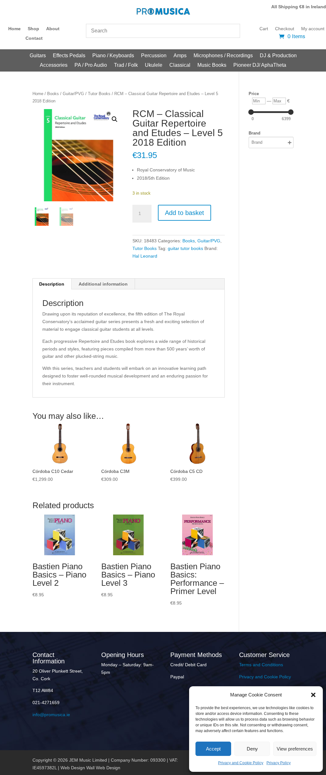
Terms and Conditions (261, 664)
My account (312, 28)
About (53, 28)
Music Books (211, 65)
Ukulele (153, 65)
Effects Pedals (69, 55)
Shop (33, 28)
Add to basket (184, 212)
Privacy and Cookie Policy (240, 763)
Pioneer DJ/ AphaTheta (259, 65)
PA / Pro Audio (90, 65)
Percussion (154, 55)
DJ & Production (278, 55)
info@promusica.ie (51, 714)
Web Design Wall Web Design (90, 767)
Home (14, 28)
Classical (179, 65)
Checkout (284, 28)
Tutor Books (99, 93)
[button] (313, 695)
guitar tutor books (185, 248)
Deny (252, 748)
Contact (34, 38)
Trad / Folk (126, 65)
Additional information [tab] (103, 284)
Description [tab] (51, 284)
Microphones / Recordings (223, 55)
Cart (263, 28)
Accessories (53, 65)
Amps (180, 55)
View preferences (295, 748)
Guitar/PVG (73, 93)
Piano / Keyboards (113, 55)
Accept (213, 748)
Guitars (38, 55)
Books (53, 93)
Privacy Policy (278, 763)
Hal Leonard (144, 256)
